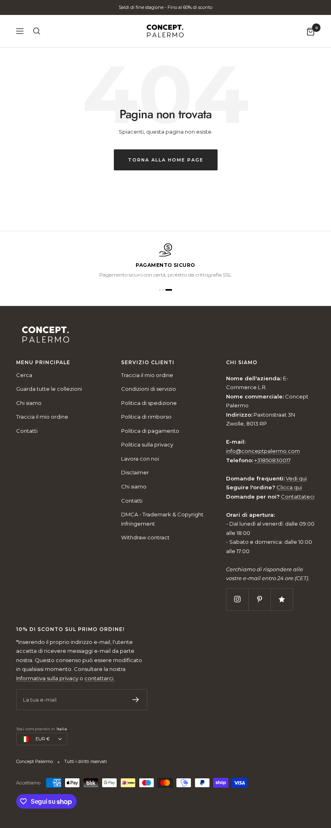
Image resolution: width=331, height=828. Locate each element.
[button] (160, 290)
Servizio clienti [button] (147, 362)
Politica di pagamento (150, 431)
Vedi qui (296, 478)
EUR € (43, 739)
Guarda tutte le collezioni (49, 389)
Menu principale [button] (43, 362)
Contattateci (297, 496)
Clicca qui (289, 487)
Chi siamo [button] (242, 362)
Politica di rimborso (146, 416)
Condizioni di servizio (148, 389)
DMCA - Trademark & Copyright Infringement (162, 519)
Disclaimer (135, 472)
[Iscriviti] (135, 699)
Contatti (27, 431)
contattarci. (99, 678)
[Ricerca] (36, 31)
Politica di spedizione (149, 403)
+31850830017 (272, 460)
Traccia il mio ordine (42, 416)
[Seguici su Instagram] (237, 599)
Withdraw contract (145, 537)
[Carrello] (310, 31)
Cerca (24, 375)
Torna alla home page (165, 160)
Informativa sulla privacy (47, 678)
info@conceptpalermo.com (263, 451)
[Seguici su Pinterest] (259, 599)
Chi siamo (29, 403)
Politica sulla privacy (147, 444)
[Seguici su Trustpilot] (281, 599)
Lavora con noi (140, 458)
